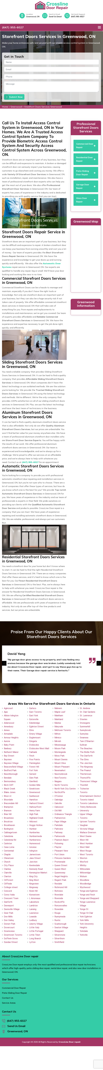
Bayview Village (11, 763)
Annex (7, 730)
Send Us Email (55, 16)
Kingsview (34, 883)
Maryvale (58, 726)
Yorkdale (84, 931)
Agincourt (8, 708)
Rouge (57, 913)
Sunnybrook (85, 730)
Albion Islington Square (11, 717)
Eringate (33, 741)
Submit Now (16, 97)
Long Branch (35, 938)
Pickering (58, 843)
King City (33, 876)
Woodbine (84, 880)
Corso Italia (9, 894)
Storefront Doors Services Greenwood (43, 106)
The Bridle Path (87, 752)
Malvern (58, 708)
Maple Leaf (59, 712)
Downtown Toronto (13, 935)
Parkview (58, 829)
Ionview (32, 847)
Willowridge (85, 872)
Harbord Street (36, 803)
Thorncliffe (85, 777)
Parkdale (58, 825)
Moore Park (59, 748)
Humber (33, 829)
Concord (8, 891)
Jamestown (34, 854)
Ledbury (33, 920)
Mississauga (60, 745)
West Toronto (86, 854)
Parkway (58, 832)
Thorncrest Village (88, 781)
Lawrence (33, 913)
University (84, 810)
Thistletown (85, 774)
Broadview (9, 818)
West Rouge (85, 850)
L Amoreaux (34, 898)
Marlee (57, 723)
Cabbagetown (10, 832)
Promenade (59, 861)
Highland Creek (36, 818)
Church (7, 861)
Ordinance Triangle (63, 814)
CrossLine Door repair (70, 1042)
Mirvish (57, 741)
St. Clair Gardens (87, 712)
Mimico (57, 737)
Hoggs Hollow (36, 825)
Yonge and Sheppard (89, 898)
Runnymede (59, 916)
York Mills (84, 920)
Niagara (57, 781)
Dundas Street (11, 942)
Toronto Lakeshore (89, 803)
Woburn (83, 876)
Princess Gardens (62, 858)
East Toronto (35, 712)
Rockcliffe (59, 902)
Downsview (9, 931)
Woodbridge (85, 883)
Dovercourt (9, 927)
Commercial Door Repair (14, 988)
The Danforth (86, 755)
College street (11, 887)
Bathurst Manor (11, 752)
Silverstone (59, 935)
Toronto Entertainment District (90, 794)
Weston (83, 858)
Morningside (60, 752)
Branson (7, 810)
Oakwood (58, 807)
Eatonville (33, 719)
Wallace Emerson (88, 832)
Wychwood (85, 887)
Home (5, 106)
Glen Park (33, 777)
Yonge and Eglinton (89, 891)
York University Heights (87, 926)
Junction (33, 861)
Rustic (57, 920)
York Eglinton (86, 916)
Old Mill (58, 810)
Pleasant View (61, 850)
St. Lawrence (86, 715)
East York (33, 715)
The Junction (86, 763)
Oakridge (58, 799)
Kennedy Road (36, 869)
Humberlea (34, 832)
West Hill (84, 840)
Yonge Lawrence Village (87, 904)
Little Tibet (34, 935)
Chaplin (7, 854)
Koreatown (34, 894)
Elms (31, 730)
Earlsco (32, 708)
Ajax (6, 712)
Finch (31, 755)
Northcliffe (59, 792)
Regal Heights (61, 876)
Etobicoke (34, 745)
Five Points (34, 759)
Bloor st (7, 796)
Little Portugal (36, 931)
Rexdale (58, 883)
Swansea (84, 737)
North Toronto (61, 785)
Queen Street (60, 865)
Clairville (8, 872)
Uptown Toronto (87, 821)
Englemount (35, 737)
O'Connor (58, 796)
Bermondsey (10, 781)
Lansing (32, 909)
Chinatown (9, 858)
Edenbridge (34, 723)
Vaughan (84, 825)
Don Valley (9, 920)
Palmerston (59, 818)
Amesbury (8, 726)
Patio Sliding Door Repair (14, 993)
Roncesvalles (60, 905)
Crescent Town (11, 898)
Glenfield (33, 781)
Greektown (34, 788)
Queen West (60, 869)
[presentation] (4, 663)
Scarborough (60, 924)
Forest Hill (34, 766)
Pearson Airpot (61, 840)
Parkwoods (59, 836)
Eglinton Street (36, 726)
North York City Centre (65, 788)
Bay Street (9, 755)
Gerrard (32, 774)
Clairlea (7, 869)
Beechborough (11, 774)
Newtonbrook (60, 774)
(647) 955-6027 (77, 16)
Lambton (33, 905)
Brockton (8, 821)
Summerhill (85, 726)
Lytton (32, 942)
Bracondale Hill (11, 803)
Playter (57, 847)
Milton (57, 734)
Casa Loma (9, 847)
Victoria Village (87, 829)
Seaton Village (61, 927)
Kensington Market (38, 872)
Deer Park (8, 913)
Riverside (58, 898)
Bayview (8, 759)
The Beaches (86, 748)
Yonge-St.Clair (86, 913)
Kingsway (33, 887)
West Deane (85, 836)
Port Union (59, 854)
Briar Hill (8, 814)
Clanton (7, 876)
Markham (58, 715)
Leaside (33, 916)
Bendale (8, 777)
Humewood (34, 843)
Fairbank (33, 752)
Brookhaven (9, 825)
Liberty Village (36, 924)
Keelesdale (34, 865)
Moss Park (59, 755)
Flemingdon (34, 763)
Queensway (59, 872)
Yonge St (84, 909)
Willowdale (85, 869)
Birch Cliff (8, 785)
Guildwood (34, 796)
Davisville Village (12, 909)
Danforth (8, 902)
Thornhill (84, 785)
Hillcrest (33, 821)
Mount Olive (60, 763)
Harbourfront (35, 807)
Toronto (83, 818)
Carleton (8, 843)
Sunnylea (84, 734)
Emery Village (35, 734)
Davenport (9, 905)
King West (34, 880)
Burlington (8, 829)
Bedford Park (10, 770)
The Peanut (85, 770)
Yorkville (84, 935)
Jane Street (35, 858)
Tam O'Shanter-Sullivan (87, 743)
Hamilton (33, 799)
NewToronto (60, 777)
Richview (58, 891)
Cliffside (8, 883)
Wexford (84, 861)
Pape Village (60, 821)
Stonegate (85, 723)
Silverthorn (59, 938)
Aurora (7, 741)
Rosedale (58, 909)
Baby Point (9, 745)
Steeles (83, 719)
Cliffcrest (8, 880)
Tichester (84, 788)
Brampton (8, 807)
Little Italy (34, 927)
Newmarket (59, 770)
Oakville (58, 803)
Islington (33, 850)
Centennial (9, 850)
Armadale (8, 734)
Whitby (83, 865)
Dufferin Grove (11, 938)
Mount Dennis (60, 759)
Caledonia (8, 836)
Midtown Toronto (62, 730)
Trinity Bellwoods (88, 807)
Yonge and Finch (87, 894)
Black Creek (9, 788)
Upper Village (86, 814)
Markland (58, 719)
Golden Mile (34, 785)
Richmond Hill (60, 887)
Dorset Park (9, 924)
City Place (9, 865)
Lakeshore (34, 902)
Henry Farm (34, 810)
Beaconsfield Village (13, 766)
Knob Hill (33, 891)
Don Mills (8, 916)
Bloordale (8, 799)
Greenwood (16, 106)
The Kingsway (86, 766)
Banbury (7, 748)
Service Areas (9, 1002)
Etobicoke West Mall (39, 748)
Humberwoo (35, 840)
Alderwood (9, 723)
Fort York (33, 770)
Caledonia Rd (10, 840)
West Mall (84, 847)
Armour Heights (11, 737)
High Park (33, 814)
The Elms (84, 759)
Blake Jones (9, 792)
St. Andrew (85, 708)
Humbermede (35, 836)
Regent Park (60, 880)
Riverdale (58, 894)
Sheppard (58, 931)
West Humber (86, 843)
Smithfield (59, 942)
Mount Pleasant (62, 766)
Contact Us (7, 997)
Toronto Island (87, 799)
